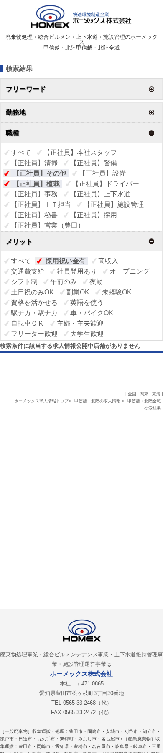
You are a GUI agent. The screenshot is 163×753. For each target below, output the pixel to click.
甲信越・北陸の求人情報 (98, 401)
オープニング (130, 271)
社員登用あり (77, 271)
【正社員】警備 (93, 162)
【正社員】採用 (93, 214)
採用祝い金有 (66, 260)
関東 (144, 394)
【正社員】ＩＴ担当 (41, 204)
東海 (156, 394)
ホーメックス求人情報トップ (41, 401)
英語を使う (87, 302)
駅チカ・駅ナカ (34, 312)
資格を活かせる (34, 302)
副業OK (77, 292)
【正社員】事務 (34, 194)
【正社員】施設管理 (114, 204)
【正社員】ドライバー (105, 183)
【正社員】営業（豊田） (47, 225)
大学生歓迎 (87, 333)
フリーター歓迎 (34, 333)
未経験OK (117, 292)
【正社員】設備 (102, 173)
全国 (132, 394)
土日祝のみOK (32, 292)
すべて (21, 152)
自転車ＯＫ (27, 323)
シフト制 (24, 281)
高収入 (108, 260)
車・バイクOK (91, 312)
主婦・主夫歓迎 (80, 323)
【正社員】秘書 (34, 214)
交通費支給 (27, 271)
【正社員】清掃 (34, 162)
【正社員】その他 (39, 173)
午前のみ (63, 281)
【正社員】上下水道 (100, 194)
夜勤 (96, 281)
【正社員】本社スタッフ (80, 152)
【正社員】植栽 (36, 183)
